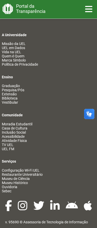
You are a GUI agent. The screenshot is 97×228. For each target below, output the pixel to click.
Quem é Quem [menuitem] (13, 56)
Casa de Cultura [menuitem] (14, 128)
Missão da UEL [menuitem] (14, 44)
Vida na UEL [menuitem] (11, 52)
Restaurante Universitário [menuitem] (22, 174)
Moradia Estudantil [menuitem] (17, 124)
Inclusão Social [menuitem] (14, 132)
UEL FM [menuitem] (8, 149)
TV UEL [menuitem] (7, 145)
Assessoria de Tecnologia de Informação (55, 222)
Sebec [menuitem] (6, 191)
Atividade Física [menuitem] (14, 141)
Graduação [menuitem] (11, 86)
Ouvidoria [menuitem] (9, 187)
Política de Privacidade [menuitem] (20, 64)
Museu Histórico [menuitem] (15, 183)
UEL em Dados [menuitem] (13, 48)
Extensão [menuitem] (9, 94)
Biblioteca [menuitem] (10, 98)
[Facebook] (9, 208)
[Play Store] (72, 208)
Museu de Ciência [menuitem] (16, 179)
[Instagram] (23, 208)
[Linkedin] (55, 208)
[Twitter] (39, 208)
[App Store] (88, 208)
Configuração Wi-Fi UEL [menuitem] (21, 170)
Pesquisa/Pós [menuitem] (13, 90)
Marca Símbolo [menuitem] (14, 60)
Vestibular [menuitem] (10, 102)
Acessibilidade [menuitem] (13, 136)
